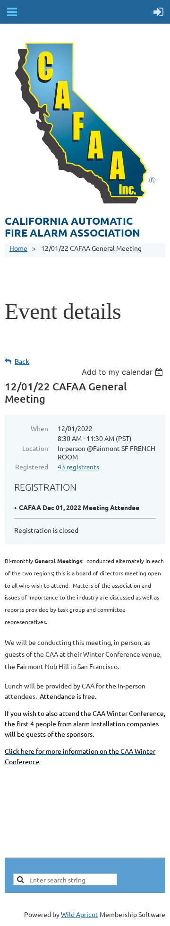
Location (35, 448)
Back (22, 361)
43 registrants (78, 466)
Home (18, 248)
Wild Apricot (79, 914)
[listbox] (123, 372)
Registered (31, 466)
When (39, 428)
